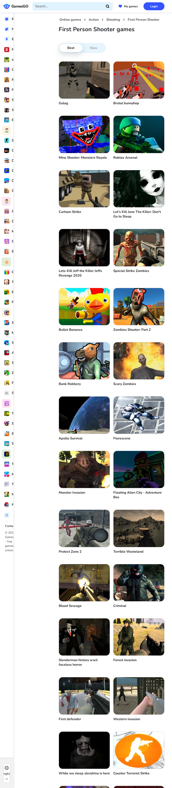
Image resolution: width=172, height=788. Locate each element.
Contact (10, 526)
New (93, 48)
